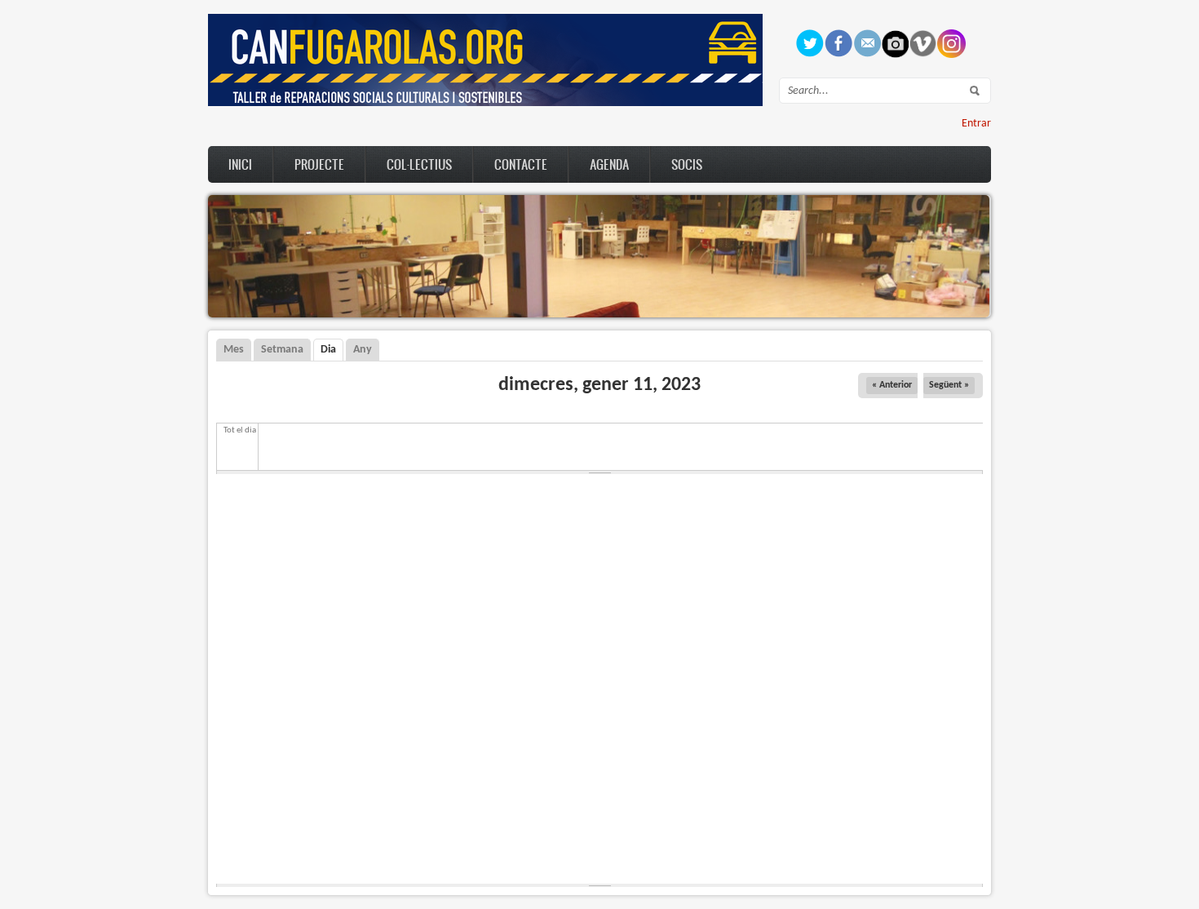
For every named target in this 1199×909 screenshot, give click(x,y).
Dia (332, 350)
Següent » (949, 385)
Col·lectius (419, 164)
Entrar (976, 124)
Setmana (282, 350)
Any (362, 350)
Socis (686, 164)
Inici (240, 164)
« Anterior (892, 385)
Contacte (520, 164)
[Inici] (485, 103)
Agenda (609, 164)
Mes (233, 350)
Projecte (319, 164)
